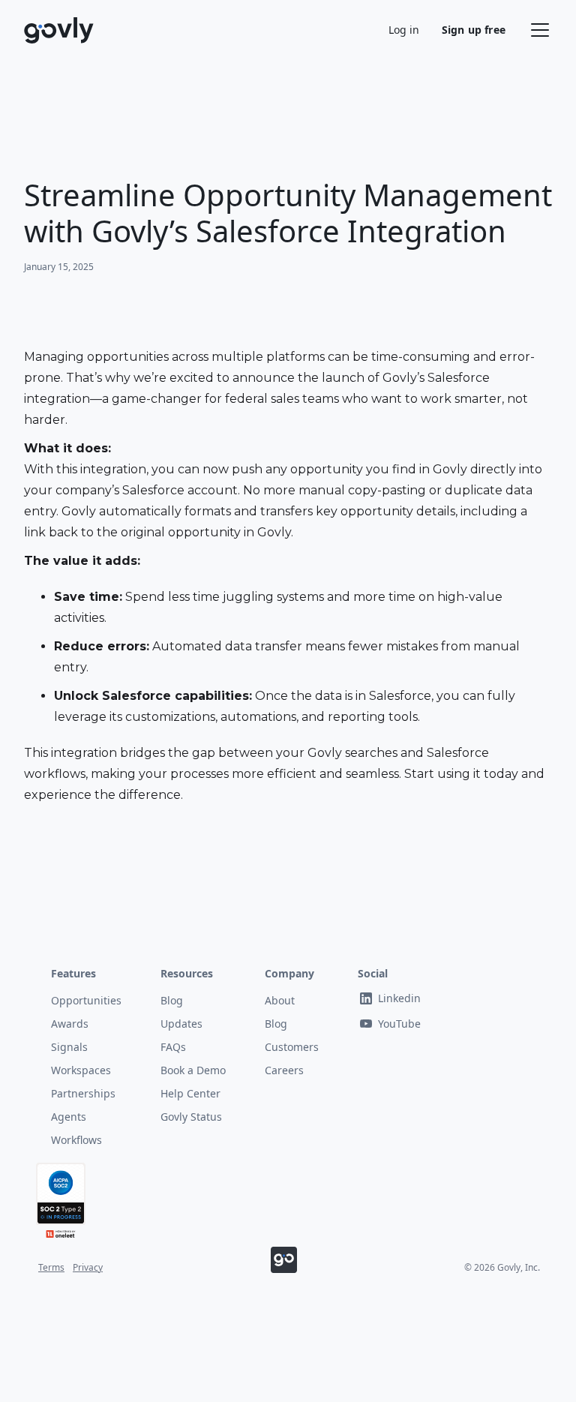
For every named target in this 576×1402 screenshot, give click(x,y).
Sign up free (474, 30)
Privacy (88, 1267)
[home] (60, 30)
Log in (403, 30)
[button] (537, 30)
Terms (51, 1267)
